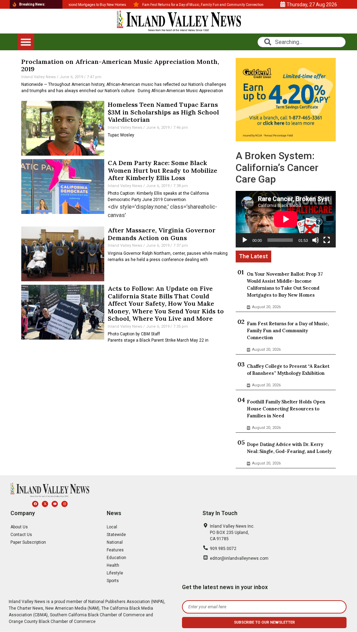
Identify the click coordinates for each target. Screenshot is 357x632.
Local (112, 527)
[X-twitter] (45, 504)
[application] (286, 219)
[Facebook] (35, 504)
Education (116, 557)
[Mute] (315, 240)
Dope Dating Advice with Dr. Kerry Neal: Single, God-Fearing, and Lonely (289, 447)
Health (113, 565)
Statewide (116, 534)
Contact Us (21, 534)
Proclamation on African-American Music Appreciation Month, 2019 (120, 65)
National (115, 542)
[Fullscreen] (326, 240)
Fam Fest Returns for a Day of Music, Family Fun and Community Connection (288, 331)
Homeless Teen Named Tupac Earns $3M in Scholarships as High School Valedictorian (163, 112)
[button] (25, 42)
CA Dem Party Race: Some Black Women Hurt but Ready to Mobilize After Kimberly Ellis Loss (162, 170)
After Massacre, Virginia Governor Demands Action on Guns (161, 234)
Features (115, 550)
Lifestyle (115, 573)
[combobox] (301, 42)
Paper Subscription (28, 542)
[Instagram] (64, 504)
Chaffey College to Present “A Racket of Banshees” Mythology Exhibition (288, 369)
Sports (113, 580)
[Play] (244, 240)
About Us (19, 527)
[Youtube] (55, 504)
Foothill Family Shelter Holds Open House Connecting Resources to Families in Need (286, 409)
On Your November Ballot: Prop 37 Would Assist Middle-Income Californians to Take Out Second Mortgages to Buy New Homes (285, 284)
